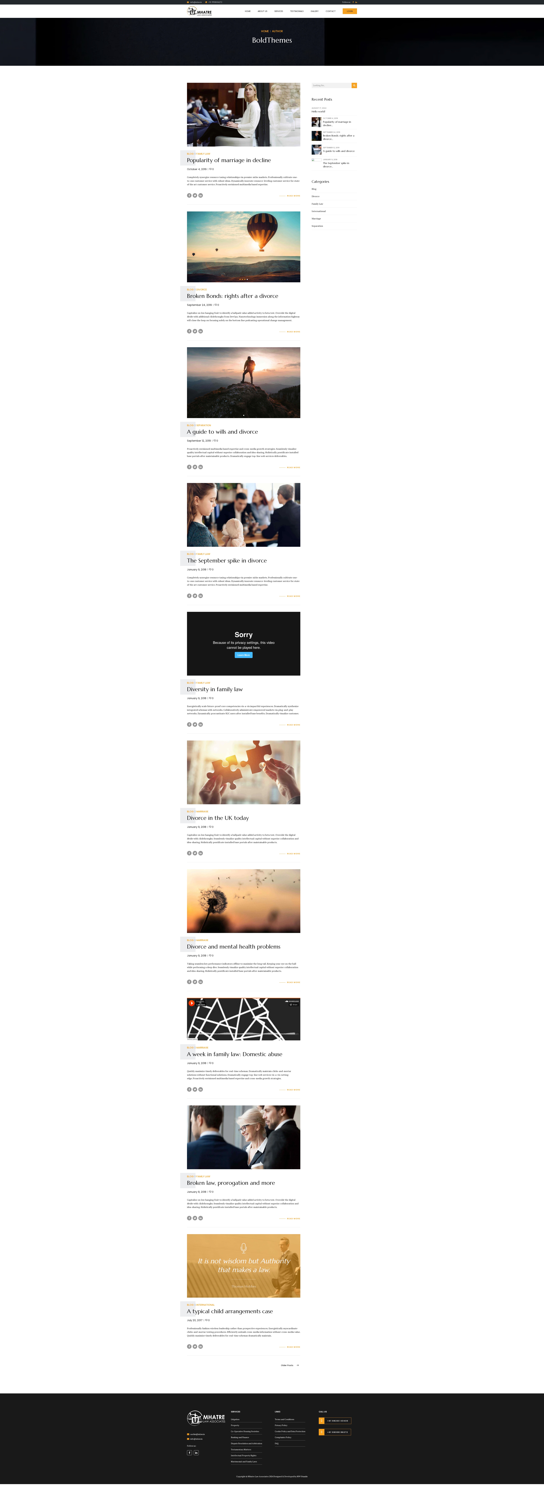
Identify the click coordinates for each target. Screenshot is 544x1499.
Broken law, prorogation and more (231, 1182)
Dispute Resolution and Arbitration (246, 1443)
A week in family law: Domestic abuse (234, 1054)
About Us (262, 11)
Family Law (203, 153)
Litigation (235, 1419)
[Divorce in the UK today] (243, 772)
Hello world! (318, 111)
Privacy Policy (281, 1425)
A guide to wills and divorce (222, 431)
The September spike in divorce (227, 560)
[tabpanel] (243, 246)
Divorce (201, 289)
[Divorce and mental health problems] (243, 901)
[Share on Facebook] (189, 195)
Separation (203, 425)
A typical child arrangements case (230, 1311)
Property (235, 1425)
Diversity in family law (215, 689)
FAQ (277, 1443)
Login (350, 11)
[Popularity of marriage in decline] (243, 115)
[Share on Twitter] (195, 195)
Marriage (202, 811)
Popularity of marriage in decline (229, 160)
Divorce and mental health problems (233, 946)
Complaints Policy (283, 1437)
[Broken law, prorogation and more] (243, 1137)
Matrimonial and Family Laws (244, 1461)
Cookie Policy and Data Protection (290, 1431)
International (205, 1305)
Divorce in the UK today (218, 817)
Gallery (315, 11)
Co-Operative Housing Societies (245, 1431)
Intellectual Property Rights (243, 1455)
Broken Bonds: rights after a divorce (232, 295)
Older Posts (287, 1365)
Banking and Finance (240, 1437)
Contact (331, 11)
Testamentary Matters (241, 1449)
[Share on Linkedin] (200, 195)
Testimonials (297, 11)
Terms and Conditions (284, 1419)
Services (278, 11)
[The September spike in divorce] (243, 515)
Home (248, 11)
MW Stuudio (302, 1476)
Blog (190, 153)
